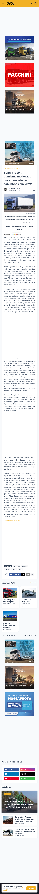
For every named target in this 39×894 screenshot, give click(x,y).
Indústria (7, 569)
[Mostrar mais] (32, 574)
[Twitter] (23, 574)
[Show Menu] (2, 3)
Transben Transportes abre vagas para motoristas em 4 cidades (9, 625)
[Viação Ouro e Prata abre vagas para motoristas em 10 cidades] (8, 832)
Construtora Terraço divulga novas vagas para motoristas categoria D (24, 819)
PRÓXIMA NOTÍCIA (30, 635)
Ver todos (33, 583)
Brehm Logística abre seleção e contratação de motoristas (9, 602)
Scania (20, 569)
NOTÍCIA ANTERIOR (9, 635)
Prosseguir (31, 888)
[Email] (28, 574)
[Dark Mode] (32, 3)
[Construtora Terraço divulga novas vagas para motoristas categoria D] (8, 820)
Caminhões (17, 168)
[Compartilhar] (33, 189)
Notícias (14, 569)
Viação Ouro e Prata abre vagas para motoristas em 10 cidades (25, 831)
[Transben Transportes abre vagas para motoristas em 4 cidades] (10, 616)
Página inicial (8, 168)
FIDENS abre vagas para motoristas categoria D (26, 602)
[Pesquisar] (35, 3)
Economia (24, 566)
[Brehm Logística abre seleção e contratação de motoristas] (10, 593)
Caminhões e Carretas (12, 521)
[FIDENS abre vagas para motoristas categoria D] (29, 593)
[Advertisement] (19, 21)
